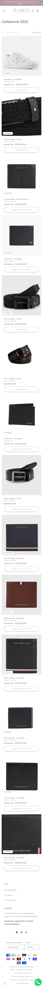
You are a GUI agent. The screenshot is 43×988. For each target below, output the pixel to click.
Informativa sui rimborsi (25, 969)
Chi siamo (8, 895)
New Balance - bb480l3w (13, 79)
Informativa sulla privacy (22, 973)
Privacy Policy (10, 900)
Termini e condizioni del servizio (22, 976)
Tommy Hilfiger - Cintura (13, 139)
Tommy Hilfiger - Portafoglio (14, 738)
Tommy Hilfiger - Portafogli (14, 558)
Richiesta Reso (10, 890)
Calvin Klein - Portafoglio (13, 259)
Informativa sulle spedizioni (18, 980)
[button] (4, 10)
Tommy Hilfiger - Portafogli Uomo (16, 199)
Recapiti (33, 980)
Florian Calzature (20, 967)
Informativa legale (22, 983)
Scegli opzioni (21, 90)
